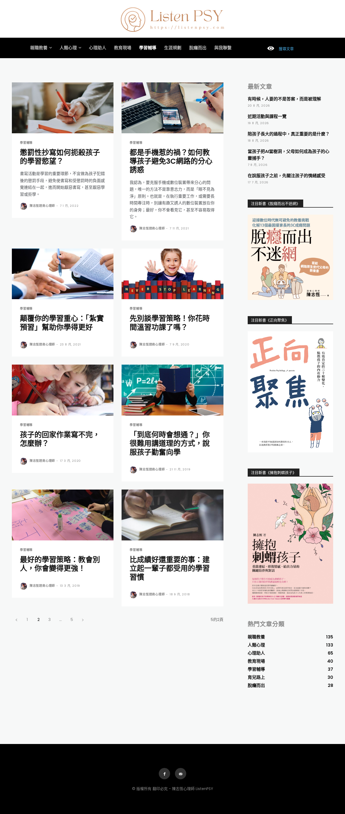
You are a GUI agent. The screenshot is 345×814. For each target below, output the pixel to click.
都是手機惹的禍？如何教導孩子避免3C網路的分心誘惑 (171, 161)
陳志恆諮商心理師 (42, 206)
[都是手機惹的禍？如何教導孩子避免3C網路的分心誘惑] (172, 107)
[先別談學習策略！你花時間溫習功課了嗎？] (172, 274)
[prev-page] (16, 619)
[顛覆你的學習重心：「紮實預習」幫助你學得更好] (62, 274)
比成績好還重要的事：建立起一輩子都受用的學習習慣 (170, 568)
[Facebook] (164, 773)
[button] (278, 49)
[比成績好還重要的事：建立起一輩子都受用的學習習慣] (172, 515)
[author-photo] (24, 206)
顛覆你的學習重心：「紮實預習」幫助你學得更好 (62, 322)
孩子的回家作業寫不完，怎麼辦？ (60, 439)
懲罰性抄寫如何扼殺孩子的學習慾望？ (60, 157)
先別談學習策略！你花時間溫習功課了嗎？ (170, 322)
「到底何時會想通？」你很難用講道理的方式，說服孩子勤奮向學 (170, 443)
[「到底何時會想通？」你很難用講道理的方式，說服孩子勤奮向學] (172, 390)
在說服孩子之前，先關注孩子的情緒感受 (286, 176)
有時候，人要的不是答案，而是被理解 (284, 99)
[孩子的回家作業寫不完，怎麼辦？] (62, 390)
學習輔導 (26, 142)
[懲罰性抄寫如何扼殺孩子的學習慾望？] (62, 107)
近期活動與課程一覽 (267, 116)
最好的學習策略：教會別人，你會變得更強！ (60, 564)
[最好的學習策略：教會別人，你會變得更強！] (62, 515)
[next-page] (82, 619)
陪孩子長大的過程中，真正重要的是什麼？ (289, 134)
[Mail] (180, 773)
